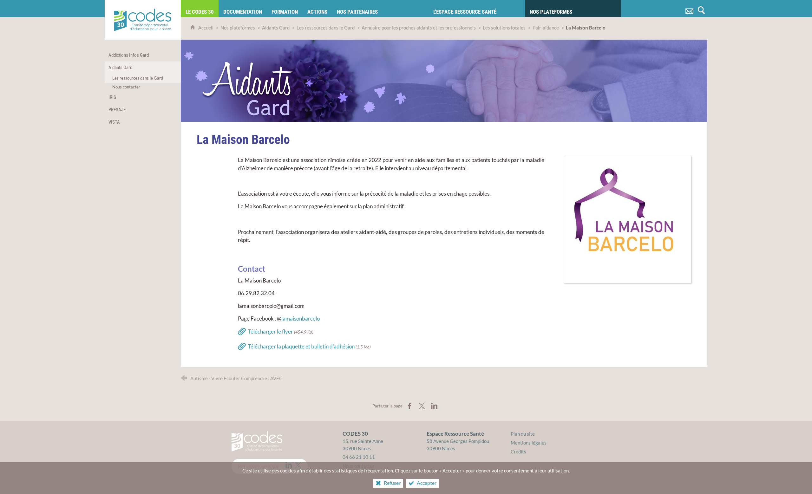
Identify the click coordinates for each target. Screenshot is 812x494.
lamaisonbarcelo (300, 318)
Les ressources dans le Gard (326, 27)
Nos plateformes (237, 27)
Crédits (518, 451)
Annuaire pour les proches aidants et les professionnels (419, 27)
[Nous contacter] (689, 8)
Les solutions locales (504, 27)
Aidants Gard (276, 27)
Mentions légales (529, 442)
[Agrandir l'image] (627, 219)
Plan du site (523, 434)
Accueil (206, 27)
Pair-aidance (546, 27)
